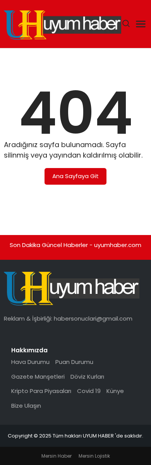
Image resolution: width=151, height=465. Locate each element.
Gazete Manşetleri (38, 376)
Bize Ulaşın (26, 406)
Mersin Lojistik (94, 456)
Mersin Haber (56, 456)
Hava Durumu (30, 362)
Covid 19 (89, 391)
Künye (115, 391)
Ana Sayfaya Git (75, 176)
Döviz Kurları (87, 376)
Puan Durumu (74, 362)
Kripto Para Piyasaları (41, 391)
